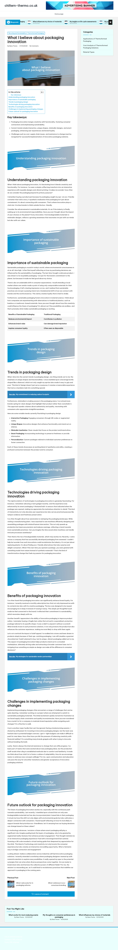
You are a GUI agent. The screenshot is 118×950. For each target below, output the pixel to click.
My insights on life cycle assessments (60, 21)
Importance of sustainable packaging (22, 99)
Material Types (88, 52)
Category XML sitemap (13, 939)
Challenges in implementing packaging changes (25, 109)
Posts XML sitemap (12, 942)
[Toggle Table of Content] (41, 92)
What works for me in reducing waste (23, 915)
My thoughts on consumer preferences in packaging (59, 916)
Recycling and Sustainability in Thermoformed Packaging (26, 33)
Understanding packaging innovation (21, 97)
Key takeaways (16, 95)
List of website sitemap (13, 937)
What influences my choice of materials (24, 21)
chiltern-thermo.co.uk (21, 5)
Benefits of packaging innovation (20, 107)
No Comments (34, 46)
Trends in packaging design (18, 102)
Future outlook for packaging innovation (23, 111)
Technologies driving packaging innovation (24, 104)
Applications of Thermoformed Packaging (95, 40)
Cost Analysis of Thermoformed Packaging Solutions (95, 46)
